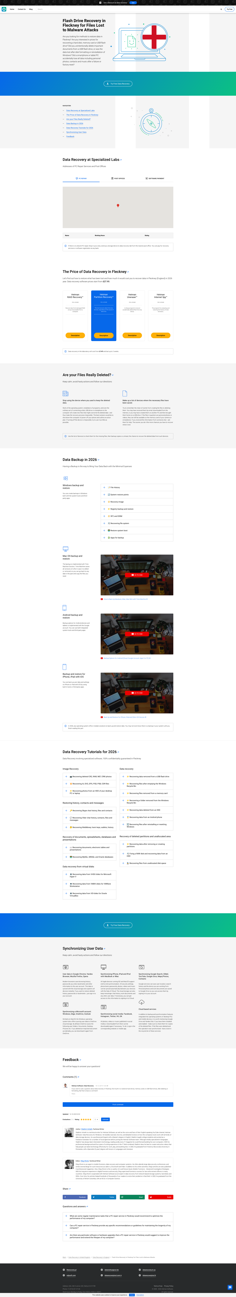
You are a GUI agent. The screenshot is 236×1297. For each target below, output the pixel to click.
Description (75, 335)
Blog (31, 9)
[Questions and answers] (87, 1206)
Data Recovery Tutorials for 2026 (79, 128)
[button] (118, 205)
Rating (77, 1119)
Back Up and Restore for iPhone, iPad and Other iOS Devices (124, 717)
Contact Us (22, 9)
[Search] (221, 9)
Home (12, 9)
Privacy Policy (168, 1286)
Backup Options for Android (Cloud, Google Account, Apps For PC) (126, 658)
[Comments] (78, 1077)
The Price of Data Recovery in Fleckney (82, 115)
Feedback (70, 136)
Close (132, 1295)
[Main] (4, 9)
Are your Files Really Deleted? (78, 119)
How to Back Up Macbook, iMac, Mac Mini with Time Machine (125, 599)
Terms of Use (158, 1286)
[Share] (69, 1189)
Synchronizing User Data (76, 132)
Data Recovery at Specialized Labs (80, 110)
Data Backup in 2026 (74, 123)
